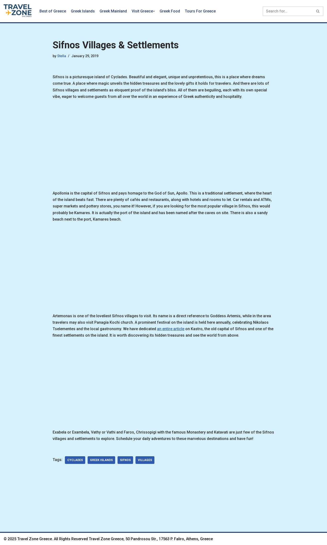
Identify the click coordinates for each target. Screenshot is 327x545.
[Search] (318, 11)
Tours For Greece (200, 11)
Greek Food (170, 11)
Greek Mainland (113, 11)
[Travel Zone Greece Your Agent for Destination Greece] (18, 11)
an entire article (170, 329)
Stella (61, 56)
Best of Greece (52, 11)
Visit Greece (142, 11)
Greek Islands (83, 11)
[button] (154, 11)
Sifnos (125, 460)
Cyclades (75, 460)
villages (145, 460)
